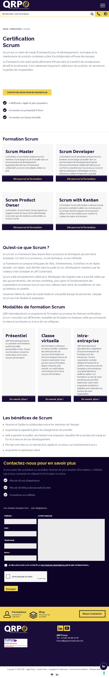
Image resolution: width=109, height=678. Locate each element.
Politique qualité (95, 669)
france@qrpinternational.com (70, 640)
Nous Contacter (92, 613)
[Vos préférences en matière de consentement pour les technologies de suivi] (104, 673)
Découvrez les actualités (44, 614)
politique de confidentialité (54, 565)
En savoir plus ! (19, 399)
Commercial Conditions (78, 669)
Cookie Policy (42, 669)
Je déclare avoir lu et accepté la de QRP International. (49, 565)
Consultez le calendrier (19, 614)
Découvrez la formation (27, 178)
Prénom (8, 516)
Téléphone (9, 540)
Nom (7, 528)
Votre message (45, 516)
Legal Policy (30, 669)
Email (7, 552)
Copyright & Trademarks (58, 669)
